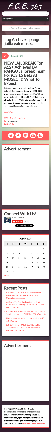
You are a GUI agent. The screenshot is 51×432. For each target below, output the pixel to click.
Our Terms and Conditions (33, 423)
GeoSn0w (10, 124)
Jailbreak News (19, 118)
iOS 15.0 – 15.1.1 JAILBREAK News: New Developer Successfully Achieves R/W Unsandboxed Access (23, 295)
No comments (12, 121)
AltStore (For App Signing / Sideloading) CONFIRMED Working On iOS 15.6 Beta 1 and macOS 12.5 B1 (25, 304)
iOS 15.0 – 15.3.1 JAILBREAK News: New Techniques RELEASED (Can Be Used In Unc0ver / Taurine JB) (23, 327)
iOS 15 (8, 118)
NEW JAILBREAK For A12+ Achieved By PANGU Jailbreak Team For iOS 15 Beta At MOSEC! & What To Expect (25, 73)
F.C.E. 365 (24, 6)
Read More (8, 112)
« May (6, 275)
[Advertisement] (25, 177)
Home (6, 28)
